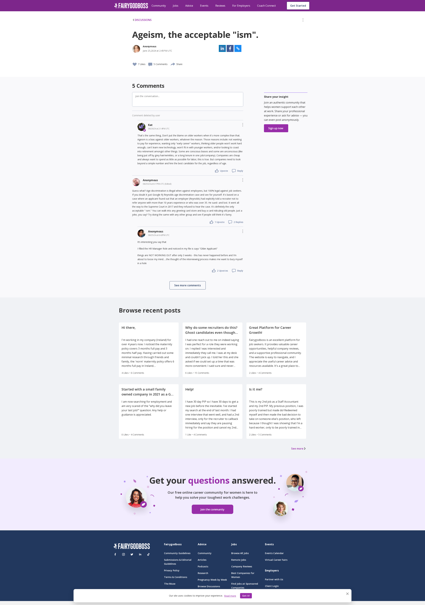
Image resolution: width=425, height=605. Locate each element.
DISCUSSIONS (143, 20)
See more (297, 448)
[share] (173, 63)
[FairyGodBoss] (132, 546)
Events (204, 5)
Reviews (220, 5)
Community (159, 5)
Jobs (175, 5)
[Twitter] (131, 554)
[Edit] (303, 20)
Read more (230, 595)
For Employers (241, 5)
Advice (189, 5)
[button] (302, 20)
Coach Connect (266, 5)
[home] (131, 5)
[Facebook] (115, 554)
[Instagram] (123, 554)
